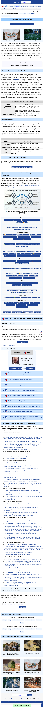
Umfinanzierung (6, 16)
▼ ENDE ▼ (42, 705)
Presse (16, 6)
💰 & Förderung (22, 244)
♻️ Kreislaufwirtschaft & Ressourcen (29, 290)
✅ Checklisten (17, 297)
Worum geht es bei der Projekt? (16, 458)
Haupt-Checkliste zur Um (14, 567)
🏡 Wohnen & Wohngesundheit (10, 251)
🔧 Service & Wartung (33, 273)
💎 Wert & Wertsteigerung (35, 244)
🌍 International (37, 312)
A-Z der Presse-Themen (19, 11)
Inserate (24, 6)
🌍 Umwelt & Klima (15, 292)
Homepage (38, 6)
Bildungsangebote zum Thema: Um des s (21, 544)
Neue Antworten (27, 8)
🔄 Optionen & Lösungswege (23, 234)
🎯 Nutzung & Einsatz (11, 275)
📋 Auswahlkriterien (27, 239)
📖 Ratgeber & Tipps (8, 297)
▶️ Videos (25, 222)
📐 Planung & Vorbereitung (12, 273)
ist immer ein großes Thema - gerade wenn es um (20, 456)
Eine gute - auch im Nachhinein (16, 449)
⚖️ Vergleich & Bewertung (35, 234)
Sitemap (23, 698)
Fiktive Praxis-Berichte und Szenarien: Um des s (22, 490)
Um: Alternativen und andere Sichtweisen (21, 462)
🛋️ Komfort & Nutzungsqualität (10, 253)
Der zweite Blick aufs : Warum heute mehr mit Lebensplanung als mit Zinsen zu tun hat (11, 654)
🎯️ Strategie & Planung (18, 229)
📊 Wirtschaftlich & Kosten (9, 244)
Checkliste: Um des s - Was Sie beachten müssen (23, 559)
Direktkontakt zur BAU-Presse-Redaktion (22, 167)
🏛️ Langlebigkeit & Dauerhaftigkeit (22, 263)
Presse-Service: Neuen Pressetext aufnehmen (22, 24)
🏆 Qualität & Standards (31, 227)
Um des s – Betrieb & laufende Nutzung (20, 503)
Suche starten (22, 607)
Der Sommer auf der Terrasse (12, 690)
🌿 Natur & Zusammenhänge (26, 292)
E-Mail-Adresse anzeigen (16, 368)
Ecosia (27, 620)
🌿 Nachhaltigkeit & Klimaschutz (14, 290)
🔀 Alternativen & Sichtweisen (9, 234)
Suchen (30, 695)
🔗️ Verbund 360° (8, 220)
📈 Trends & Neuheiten (35, 297)
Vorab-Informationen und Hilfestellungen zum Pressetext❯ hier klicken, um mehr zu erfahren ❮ (22, 64)
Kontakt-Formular (30, 368)
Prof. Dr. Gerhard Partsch (8, 345)
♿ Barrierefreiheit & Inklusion (34, 251)
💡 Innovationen (36, 220)
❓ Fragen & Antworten (26, 220)
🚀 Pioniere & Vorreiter (34, 302)
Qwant (32, 620)
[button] (22, 342)
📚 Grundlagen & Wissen (13, 227)
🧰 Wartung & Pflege (33, 275)
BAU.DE (17, 2)
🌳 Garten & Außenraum (22, 251)
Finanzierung (31, 13)
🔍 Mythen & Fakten (17, 239)
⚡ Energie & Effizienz (8, 268)
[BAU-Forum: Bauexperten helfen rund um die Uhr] (2, 9)
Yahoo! (22, 622)
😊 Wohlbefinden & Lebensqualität (24, 253)
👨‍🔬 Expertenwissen (16, 220)
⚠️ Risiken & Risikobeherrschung (10, 236)
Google (5, 620)
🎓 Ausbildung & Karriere (28, 312)
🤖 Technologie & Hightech (23, 302)
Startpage (38, 620)
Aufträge (31, 6)
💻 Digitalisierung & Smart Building (33, 268)
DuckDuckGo (20, 620)
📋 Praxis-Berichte (7, 312)
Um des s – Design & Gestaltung (19, 572)
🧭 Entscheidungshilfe (35, 236)
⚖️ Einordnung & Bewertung (24, 236)
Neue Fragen (36, 8)
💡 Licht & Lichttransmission (22, 307)
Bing (10, 620)
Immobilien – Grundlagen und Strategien (18, 554)
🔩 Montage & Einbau (27, 285)
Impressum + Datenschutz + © (22, 702)
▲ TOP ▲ (42, 703)
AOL (14, 620)
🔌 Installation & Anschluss (28, 277)
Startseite (7, 698)
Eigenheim (22, 13)
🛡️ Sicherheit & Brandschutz (19, 268)
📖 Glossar (19, 222)
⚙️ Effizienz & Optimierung (22, 246)
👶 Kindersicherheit (36, 253)
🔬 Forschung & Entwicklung (10, 302)
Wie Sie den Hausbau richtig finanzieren (32, 653)
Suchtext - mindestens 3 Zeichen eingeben (14, 602)
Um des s (13, 435)
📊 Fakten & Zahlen (25, 297)
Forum (13, 8)
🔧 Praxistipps (22, 227)
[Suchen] (32, 2)
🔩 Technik (27, 229)
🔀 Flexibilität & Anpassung (22, 275)
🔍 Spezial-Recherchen (16, 312)
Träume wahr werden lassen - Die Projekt (18, 453)
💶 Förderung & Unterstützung (16, 277)
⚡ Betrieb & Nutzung (23, 273)
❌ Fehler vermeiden (17, 285)
